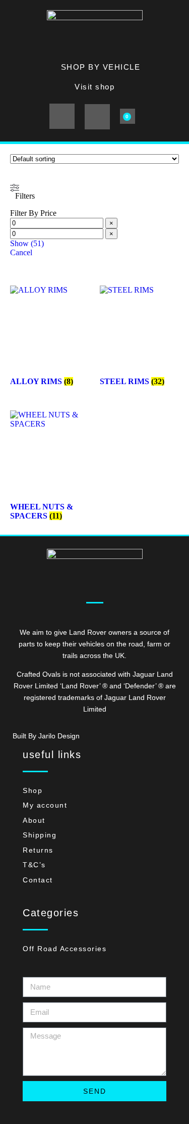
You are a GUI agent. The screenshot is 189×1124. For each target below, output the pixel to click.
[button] (62, 116)
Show (27, 243)
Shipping (39, 835)
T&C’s (34, 865)
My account (45, 805)
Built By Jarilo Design (46, 736)
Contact (38, 880)
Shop (32, 790)
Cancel (21, 252)
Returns (38, 850)
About (34, 820)
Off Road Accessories (64, 949)
